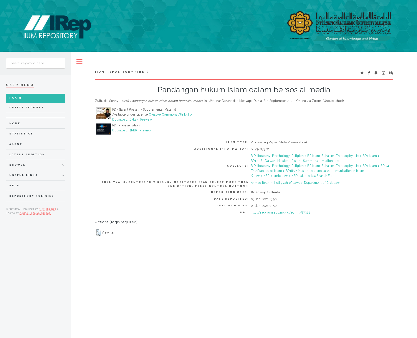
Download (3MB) (124, 130)
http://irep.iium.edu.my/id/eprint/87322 (280, 212)
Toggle (79, 62)
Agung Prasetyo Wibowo (35, 212)
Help (14, 185)
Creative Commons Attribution (171, 114)
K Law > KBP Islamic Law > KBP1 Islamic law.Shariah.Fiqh (292, 175)
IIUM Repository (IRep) (122, 71)
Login (15, 98)
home (14, 123)
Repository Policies (31, 196)
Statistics (21, 133)
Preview (146, 119)
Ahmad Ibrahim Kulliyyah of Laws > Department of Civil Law (295, 182)
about (16, 144)
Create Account (26, 107)
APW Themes (47, 208)
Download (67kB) (125, 119)
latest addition (27, 154)
